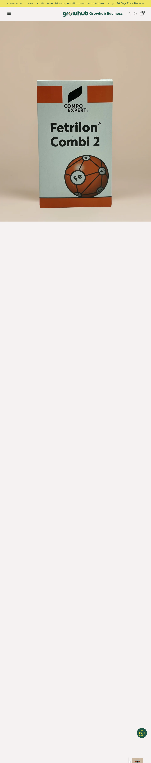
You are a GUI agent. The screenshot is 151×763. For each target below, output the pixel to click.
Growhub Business (106, 14)
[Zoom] (75, 121)
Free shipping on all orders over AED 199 (69, 3)
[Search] (134, 14)
